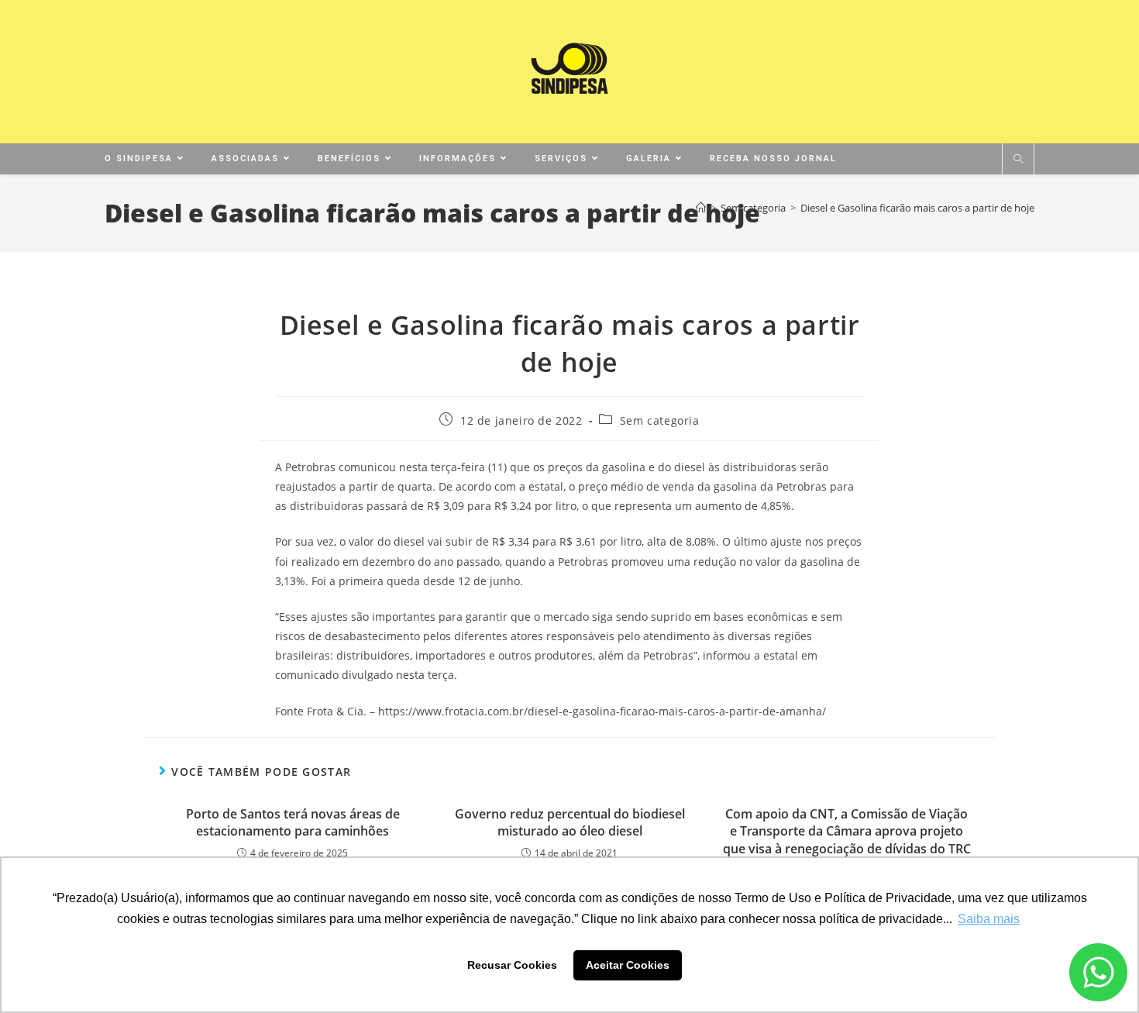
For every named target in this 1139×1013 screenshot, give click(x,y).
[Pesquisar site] (1018, 159)
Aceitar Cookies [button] (627, 965)
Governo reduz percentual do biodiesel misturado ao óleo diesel (570, 822)
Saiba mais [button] (989, 918)
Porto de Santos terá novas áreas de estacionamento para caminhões (293, 822)
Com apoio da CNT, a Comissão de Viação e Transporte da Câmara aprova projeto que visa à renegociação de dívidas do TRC (847, 831)
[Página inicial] (701, 208)
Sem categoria (660, 420)
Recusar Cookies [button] (512, 965)
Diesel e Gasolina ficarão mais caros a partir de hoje (917, 208)
